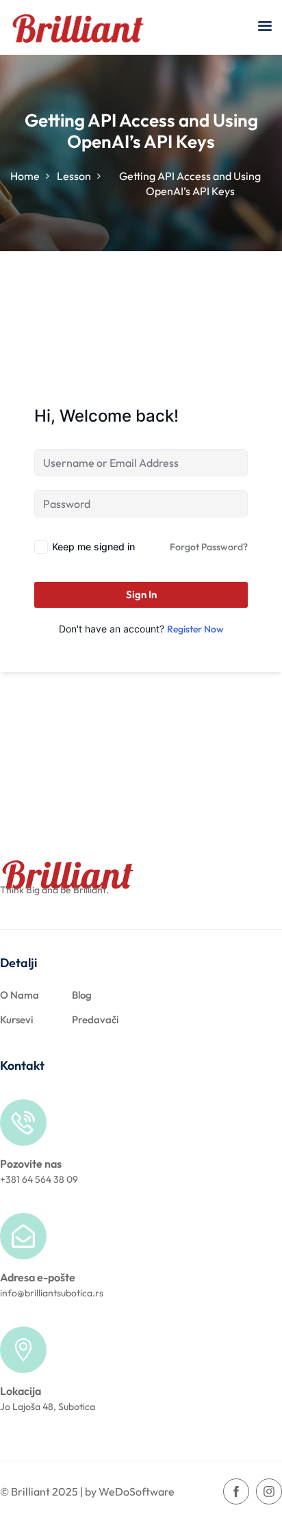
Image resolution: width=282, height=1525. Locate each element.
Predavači (95, 1019)
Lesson (74, 176)
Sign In (141, 594)
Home (25, 176)
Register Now (195, 629)
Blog (82, 994)
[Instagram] (269, 1491)
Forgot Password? (209, 547)
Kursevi (17, 1019)
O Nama (19, 994)
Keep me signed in (93, 546)
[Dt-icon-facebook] (236, 1491)
